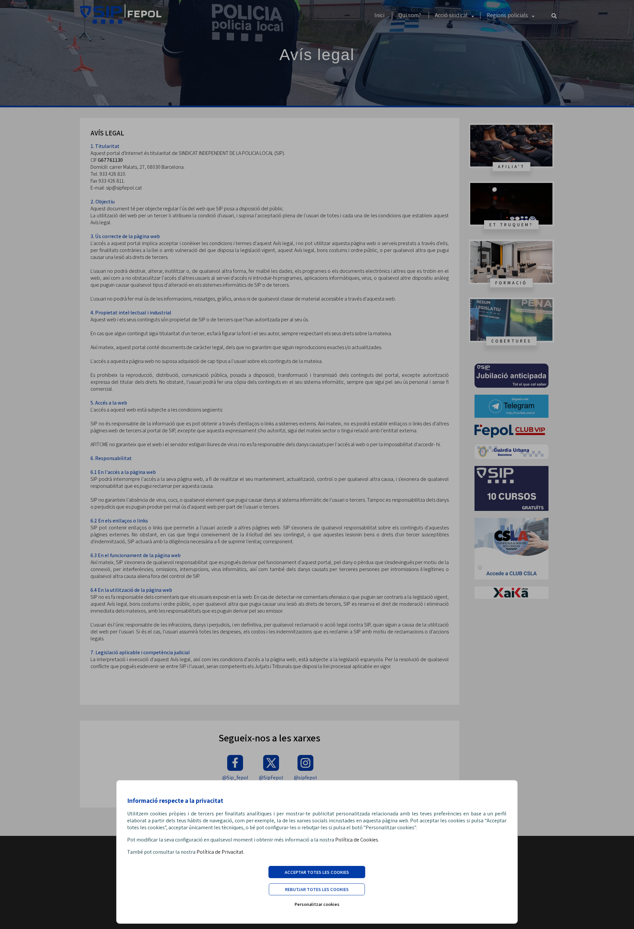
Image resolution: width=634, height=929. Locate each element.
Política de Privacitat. (220, 851)
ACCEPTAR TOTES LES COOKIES (317, 872)
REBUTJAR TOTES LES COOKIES (317, 889)
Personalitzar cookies (317, 904)
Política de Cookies (356, 839)
